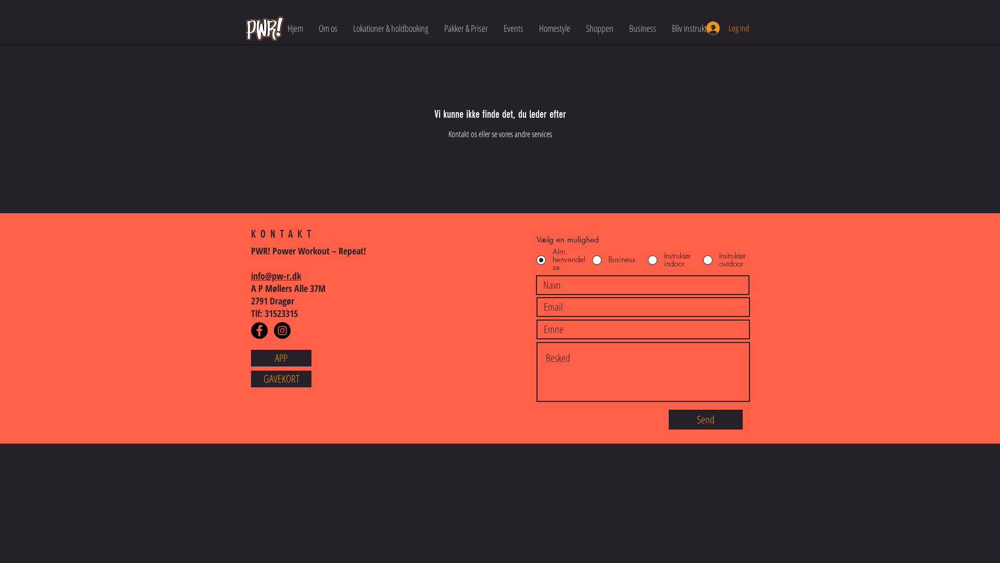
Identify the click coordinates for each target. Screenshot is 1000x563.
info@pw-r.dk (276, 276)
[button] (328, 28)
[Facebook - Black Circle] (259, 330)
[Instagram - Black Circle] (282, 330)
